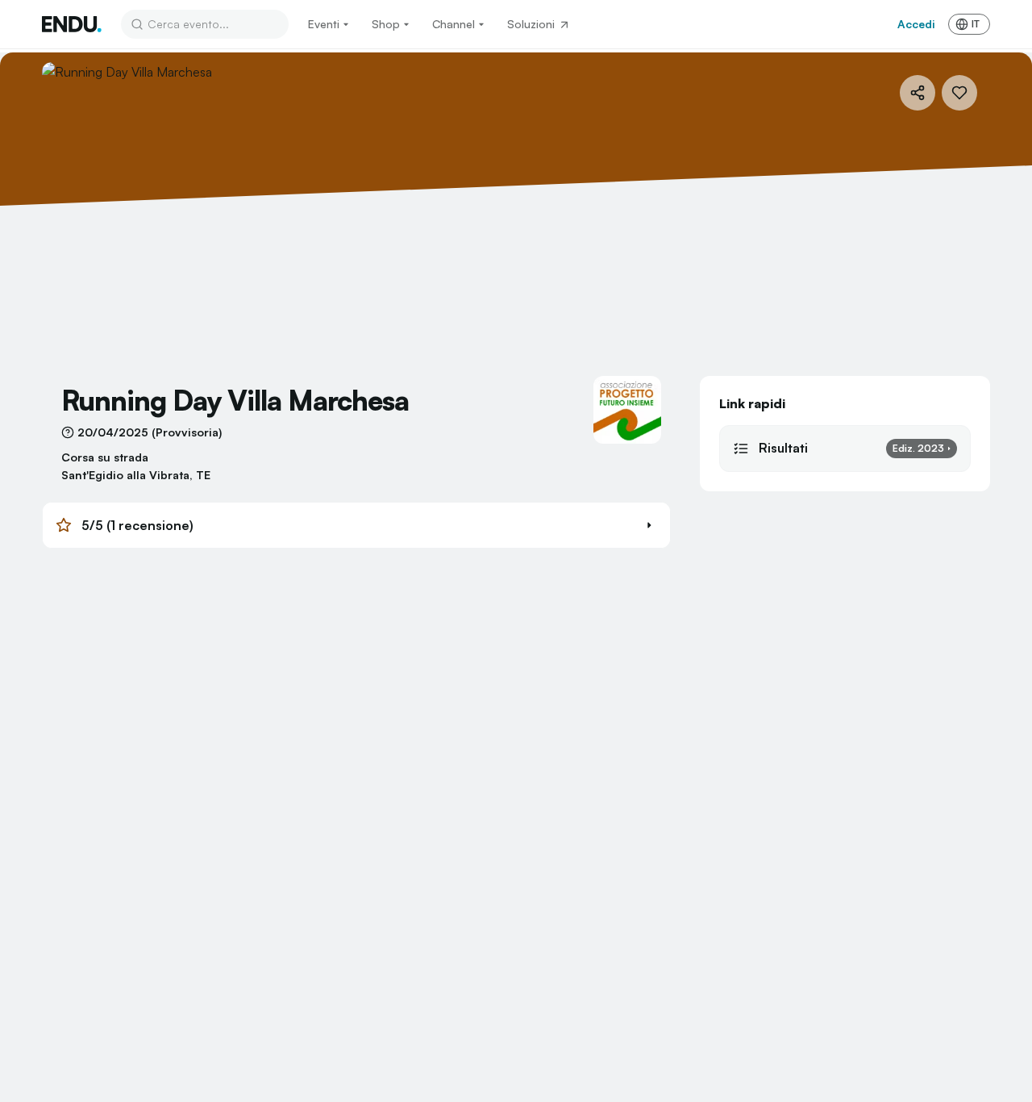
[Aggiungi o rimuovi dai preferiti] (959, 93)
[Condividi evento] (917, 93)
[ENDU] (72, 24)
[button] (356, 525)
